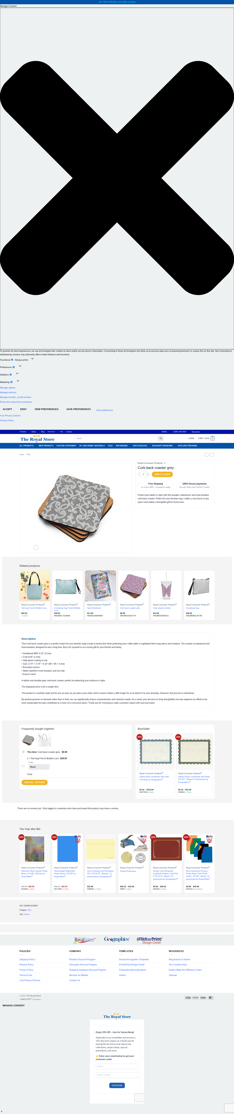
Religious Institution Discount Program (87, 970)
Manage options (7, 388)
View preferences (46, 409)
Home (22, 454)
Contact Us (74, 980)
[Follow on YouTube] (213, 432)
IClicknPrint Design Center (132, 964)
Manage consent (14, 1005)
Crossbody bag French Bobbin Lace (67, 609)
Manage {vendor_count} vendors (15, 397)
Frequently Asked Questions (132, 970)
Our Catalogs (140, 446)
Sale (110, 446)
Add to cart (162, 474)
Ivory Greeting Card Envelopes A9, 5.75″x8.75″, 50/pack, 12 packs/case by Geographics (100, 873)
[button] (117, 178)
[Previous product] (212, 455)
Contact (69, 432)
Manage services (8, 392)
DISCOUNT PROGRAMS (162, 446)
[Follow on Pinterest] (210, 432)
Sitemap (173, 975)
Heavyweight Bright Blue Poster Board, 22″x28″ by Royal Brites (65, 873)
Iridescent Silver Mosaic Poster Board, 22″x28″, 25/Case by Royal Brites (34, 873)
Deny (23, 409)
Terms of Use (26, 975)
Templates (23, 431)
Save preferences (78, 409)
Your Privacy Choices (10, 415)
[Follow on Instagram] (205, 432)
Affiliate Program (187, 446)
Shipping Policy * (28, 959)
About (33, 432)
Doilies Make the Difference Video (185, 970)
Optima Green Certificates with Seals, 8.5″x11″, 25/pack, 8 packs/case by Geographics (194, 779)
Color (30, 762)
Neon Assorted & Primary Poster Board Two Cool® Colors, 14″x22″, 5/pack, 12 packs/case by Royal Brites (198, 875)
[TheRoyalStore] (44, 438)
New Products (46, 446)
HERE (124, 2)
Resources (51, 431)
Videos (122, 975)
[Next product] (206, 455)
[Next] (214, 595)
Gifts (29, 454)
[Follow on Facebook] (203, 432)
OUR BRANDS (122, 446)
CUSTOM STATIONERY (66, 446)
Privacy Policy (7, 420)
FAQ (61, 431)
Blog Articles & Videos (179, 959)
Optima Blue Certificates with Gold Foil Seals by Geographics (154, 778)
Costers (26, 914)
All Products (27, 446)
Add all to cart (34, 782)
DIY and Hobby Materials (92, 446)
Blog (43, 432)
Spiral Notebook (94, 608)
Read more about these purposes (16, 402)
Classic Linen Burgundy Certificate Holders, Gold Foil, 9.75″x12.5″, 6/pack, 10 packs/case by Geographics (165, 875)
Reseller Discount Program (82, 959)
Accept (7, 409)
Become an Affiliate (78, 975)
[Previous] (20, 595)
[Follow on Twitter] (208, 432)
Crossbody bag (192, 608)
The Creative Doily (178, 964)
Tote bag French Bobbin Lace (34, 608)
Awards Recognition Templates (134, 959)
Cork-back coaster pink (130, 608)
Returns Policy (27, 964)
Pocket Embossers (128, 871)
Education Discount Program (83, 964)
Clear (29, 774)
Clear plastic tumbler (162, 608)
